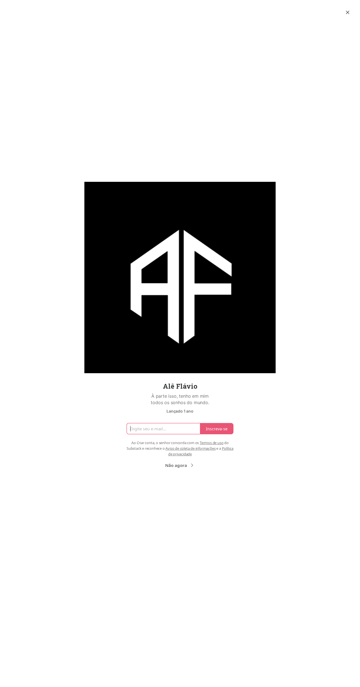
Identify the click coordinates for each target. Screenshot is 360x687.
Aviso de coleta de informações (190, 448)
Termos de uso (211, 442)
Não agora (176, 465)
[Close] (347, 12)
